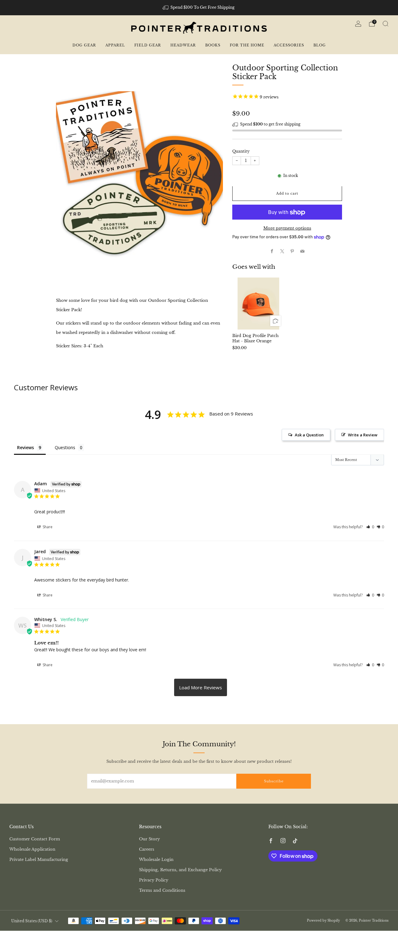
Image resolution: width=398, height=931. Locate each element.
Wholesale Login (156, 859)
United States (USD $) (31, 921)
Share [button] (47, 527)
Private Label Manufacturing (38, 859)
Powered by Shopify (323, 921)
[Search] (385, 24)
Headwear (183, 45)
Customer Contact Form (34, 839)
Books (212, 45)
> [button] (200, 687)
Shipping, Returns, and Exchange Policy (180, 869)
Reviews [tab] (25, 447)
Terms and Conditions (162, 890)
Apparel (115, 45)
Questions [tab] (65, 447)
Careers (146, 849)
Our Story (149, 839)
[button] (370, 527)
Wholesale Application (32, 849)
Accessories (289, 45)
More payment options (287, 228)
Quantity (241, 151)
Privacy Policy (153, 880)
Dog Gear (84, 45)
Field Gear (147, 45)
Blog (319, 45)
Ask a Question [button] (309, 435)
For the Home (247, 45)
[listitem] (199, 7)
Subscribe (274, 781)
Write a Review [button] (362, 435)
